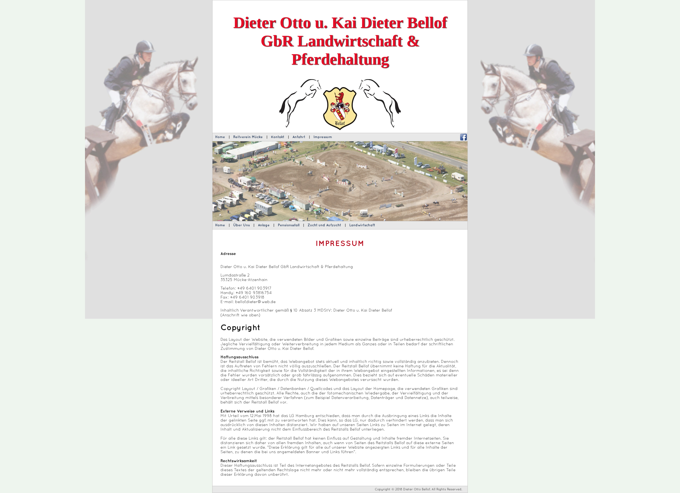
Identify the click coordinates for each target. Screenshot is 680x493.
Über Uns (241, 225)
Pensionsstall (288, 225)
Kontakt (277, 137)
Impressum (322, 137)
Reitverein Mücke (248, 137)
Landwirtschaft (362, 225)
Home (220, 137)
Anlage (264, 225)
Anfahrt (298, 137)
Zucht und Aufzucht (324, 225)
